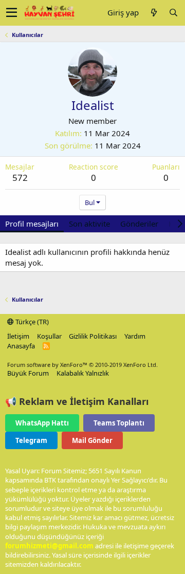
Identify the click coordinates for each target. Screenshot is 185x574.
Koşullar (49, 336)
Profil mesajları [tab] (32, 223)
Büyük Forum (28, 373)
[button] (11, 13)
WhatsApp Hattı (42, 423)
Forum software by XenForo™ (82, 364)
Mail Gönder (92, 440)
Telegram (31, 440)
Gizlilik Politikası (93, 336)
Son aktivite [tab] (89, 223)
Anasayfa (21, 345)
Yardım (134, 336)
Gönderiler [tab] (139, 223)
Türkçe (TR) (31, 321)
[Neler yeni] (153, 12)
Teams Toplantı (119, 423)
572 (20, 177)
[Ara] (173, 12)
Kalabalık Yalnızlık (83, 373)
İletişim (18, 336)
